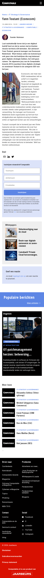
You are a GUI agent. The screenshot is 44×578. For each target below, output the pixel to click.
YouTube (28, 530)
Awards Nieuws (26, 24)
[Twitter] (12, 156)
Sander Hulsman (17, 37)
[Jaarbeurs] (22, 573)
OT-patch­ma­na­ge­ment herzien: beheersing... (17, 351)
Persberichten (27, 487)
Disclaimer (6, 550)
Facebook (29, 517)
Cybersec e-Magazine (10, 489)
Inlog (4, 537)
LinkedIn (28, 526)
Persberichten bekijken (27, 492)
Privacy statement (9, 562)
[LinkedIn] (8, 156)
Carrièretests (7, 466)
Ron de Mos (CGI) (24, 423)
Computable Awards (10, 475)
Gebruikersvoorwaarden (12, 556)
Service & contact (9, 527)
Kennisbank (7, 471)
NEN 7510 (6, 506)
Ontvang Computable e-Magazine (10, 484)
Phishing (5, 498)
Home (4, 15)
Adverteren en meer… (30, 466)
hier (15, 212)
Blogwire (25, 497)
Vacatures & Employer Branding (31, 482)
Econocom (6, 30)
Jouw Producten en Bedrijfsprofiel (29, 471)
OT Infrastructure (11, 345)
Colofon (5, 517)
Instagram (29, 534)
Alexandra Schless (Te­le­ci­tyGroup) (28, 394)
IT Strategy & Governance (19, 15)
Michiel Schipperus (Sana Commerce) (27, 404)
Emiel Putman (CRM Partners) (25, 414)
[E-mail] (4, 156)
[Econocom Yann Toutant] (11, 88)
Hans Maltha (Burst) (25, 433)
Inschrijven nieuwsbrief (7, 532)
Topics (4, 494)
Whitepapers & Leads (30, 477)
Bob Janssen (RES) (24, 443)
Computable (31, 27)
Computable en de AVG (9, 522)
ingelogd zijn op (19, 276)
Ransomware (7, 502)
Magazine (6, 479)
